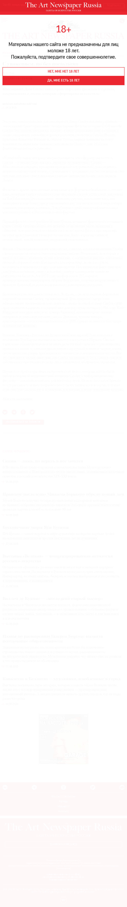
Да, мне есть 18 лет (63, 80)
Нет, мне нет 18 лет (63, 71)
